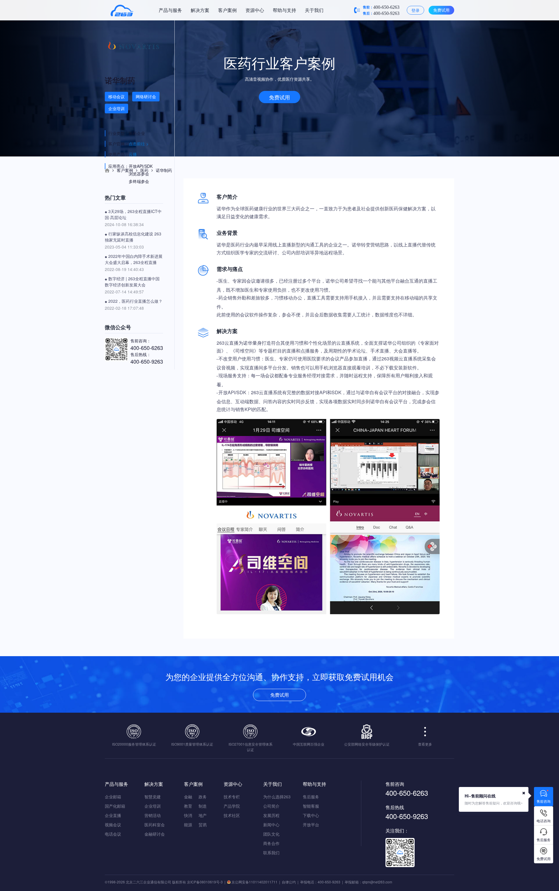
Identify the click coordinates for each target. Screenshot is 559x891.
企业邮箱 (113, 797)
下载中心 (311, 815)
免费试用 (441, 10)
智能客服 (311, 806)
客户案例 (227, 10)
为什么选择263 (277, 797)
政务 (203, 797)
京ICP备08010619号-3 (205, 881)
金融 (188, 797)
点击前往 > (138, 144)
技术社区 (232, 815)
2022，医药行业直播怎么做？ (133, 301)
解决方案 (200, 10)
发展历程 (271, 815)
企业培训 (152, 806)
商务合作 (271, 843)
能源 (188, 824)
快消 (188, 815)
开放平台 (311, 824)
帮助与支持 (284, 10)
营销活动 (152, 815)
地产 (203, 815)
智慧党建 (152, 797)
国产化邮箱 (115, 806)
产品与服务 (170, 10)
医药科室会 (154, 824)
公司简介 (271, 806)
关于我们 (314, 10)
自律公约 (289, 881)
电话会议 (113, 834)
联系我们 (271, 852)
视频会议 (113, 824)
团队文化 (271, 834)
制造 (203, 806)
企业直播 (113, 815)
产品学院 (232, 806)
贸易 (203, 824)
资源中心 (254, 10)
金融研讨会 (154, 834)
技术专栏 (232, 797)
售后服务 (311, 797)
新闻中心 (271, 824)
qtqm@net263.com (377, 881)
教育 (188, 806)
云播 (133, 154)
